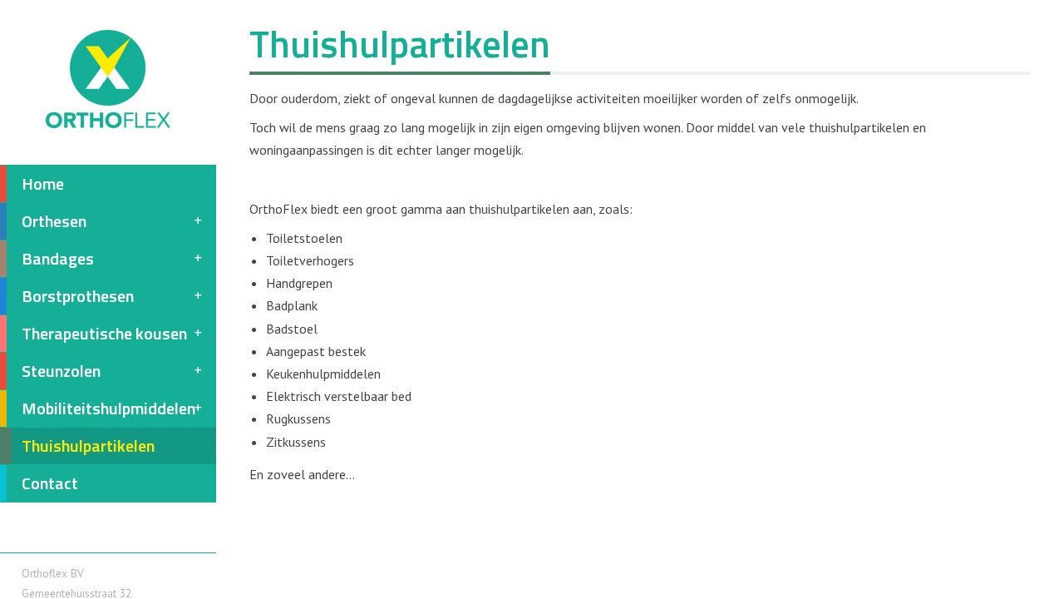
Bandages (58, 258)
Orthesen (54, 221)
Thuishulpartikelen (88, 445)
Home (43, 183)
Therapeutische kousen (104, 333)
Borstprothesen (78, 296)
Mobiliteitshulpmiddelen (108, 408)
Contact (50, 483)
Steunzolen (61, 371)
